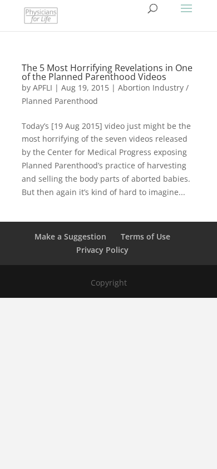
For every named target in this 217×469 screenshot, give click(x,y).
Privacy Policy (102, 250)
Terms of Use (145, 236)
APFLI (42, 87)
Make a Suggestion (70, 236)
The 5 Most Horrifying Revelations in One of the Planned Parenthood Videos (107, 72)
